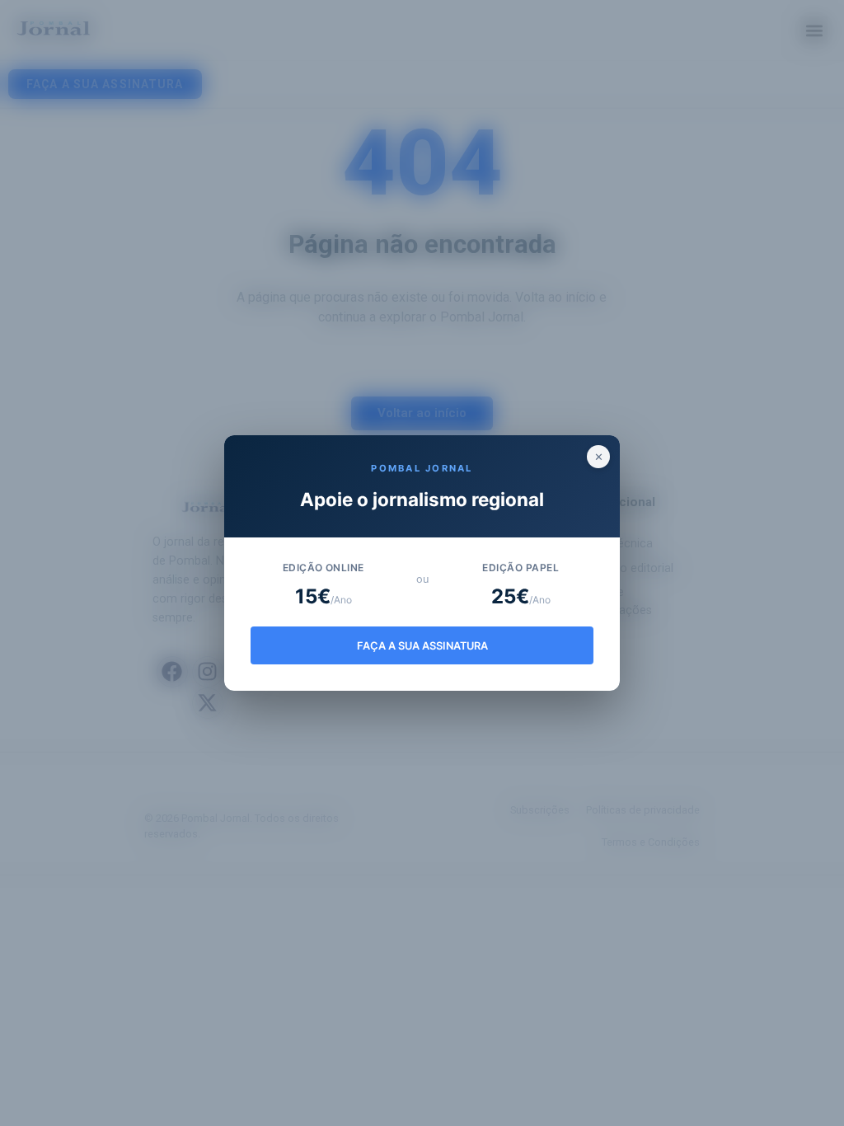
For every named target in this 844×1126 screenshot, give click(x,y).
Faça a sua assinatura (422, 646)
